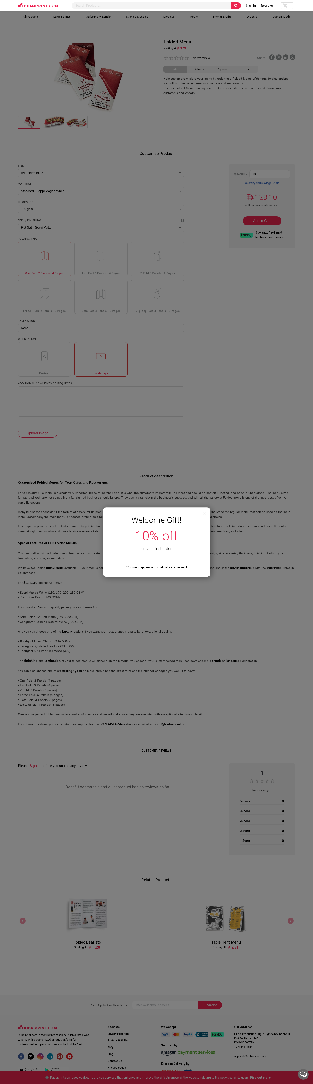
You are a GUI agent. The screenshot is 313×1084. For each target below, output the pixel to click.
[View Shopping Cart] (287, 5)
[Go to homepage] (38, 5)
